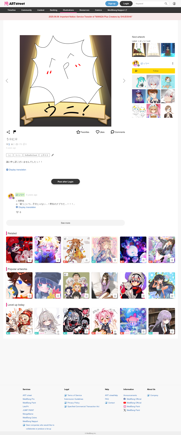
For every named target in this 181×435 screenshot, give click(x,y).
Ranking (53, 10)
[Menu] (174, 3)
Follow (155, 70)
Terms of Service (75, 395)
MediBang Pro (28, 399)
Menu (173, 63)
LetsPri (26, 406)
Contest (40, 10)
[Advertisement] (90, 361)
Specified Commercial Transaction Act (83, 406)
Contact (111, 402)
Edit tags (52, 155)
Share (8, 132)
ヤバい (18, 155)
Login (126, 3)
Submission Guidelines (73, 399)
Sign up (111, 3)
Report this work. (15, 132)
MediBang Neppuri (119, 10)
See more (65, 222)
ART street (27, 395)
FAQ (107, 399)
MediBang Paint (29, 402)
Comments (120, 132)
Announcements (130, 395)
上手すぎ (44, 155)
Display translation (17, 169)
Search (166, 3)
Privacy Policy (74, 402)
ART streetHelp (111, 395)
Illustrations (68, 10)
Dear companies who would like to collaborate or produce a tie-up (40, 427)
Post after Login (65, 181)
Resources (84, 10)
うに (9, 155)
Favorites (85, 132)
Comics (98, 10)
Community (26, 10)
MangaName (28, 413)
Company (154, 395)
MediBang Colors (30, 417)
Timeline (12, 10)
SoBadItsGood (31, 155)
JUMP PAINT (28, 410)
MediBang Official (134, 399)
